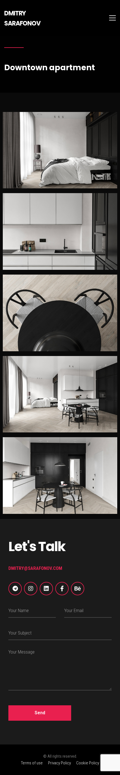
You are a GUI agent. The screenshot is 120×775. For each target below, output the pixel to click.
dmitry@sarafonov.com (35, 568)
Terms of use (32, 762)
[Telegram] (15, 588)
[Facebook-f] (62, 588)
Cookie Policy (87, 762)
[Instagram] (30, 588)
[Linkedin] (46, 588)
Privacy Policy (59, 762)
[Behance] (77, 588)
